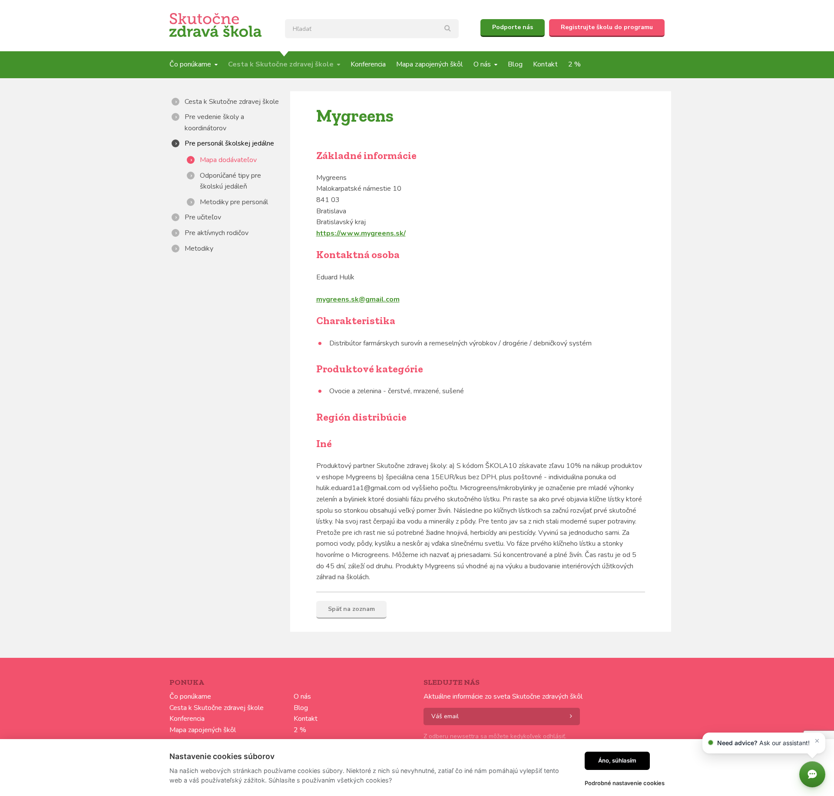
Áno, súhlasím (617, 760)
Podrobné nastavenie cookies (625, 782)
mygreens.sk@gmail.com (358, 299)
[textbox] (372, 28)
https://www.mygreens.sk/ (361, 233)
